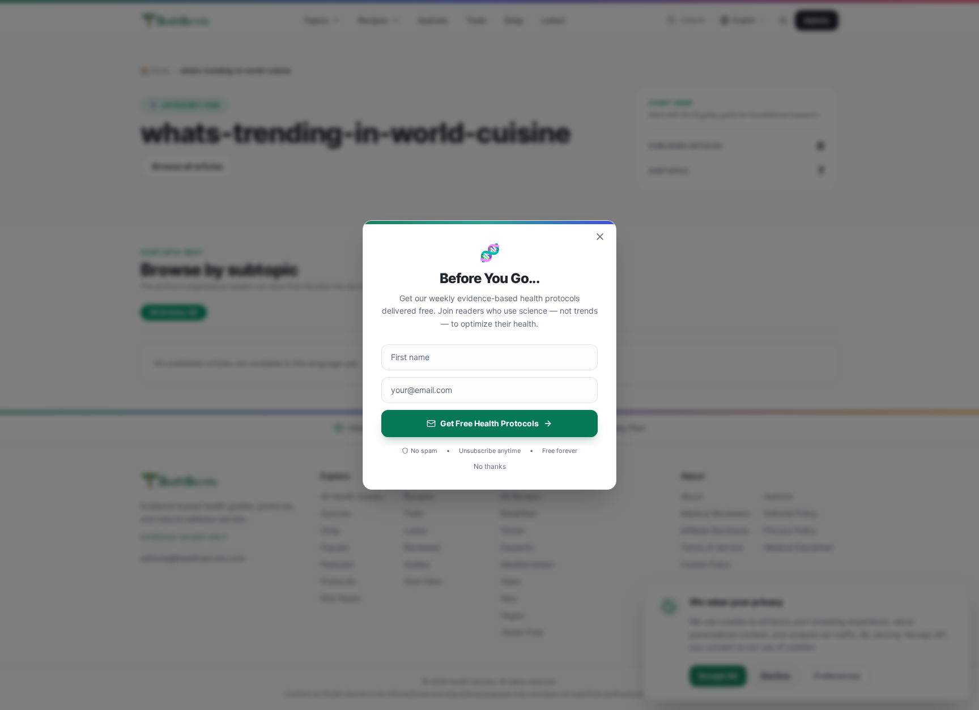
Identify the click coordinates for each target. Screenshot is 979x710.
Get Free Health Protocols (489, 423)
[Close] (600, 237)
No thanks (490, 466)
